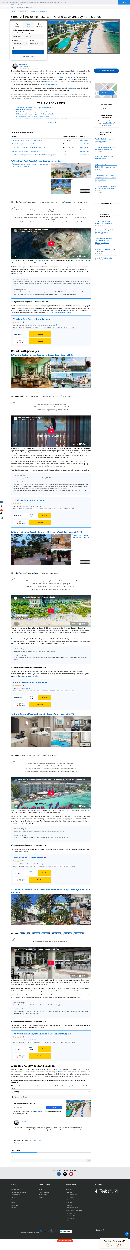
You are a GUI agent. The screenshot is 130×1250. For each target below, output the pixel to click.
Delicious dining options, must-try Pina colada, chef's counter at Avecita (51, 581)
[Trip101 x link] (105, 108)
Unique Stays (43, 1194)
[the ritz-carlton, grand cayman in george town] (61, 365)
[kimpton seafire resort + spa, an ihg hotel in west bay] (61, 542)
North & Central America (18, 1192)
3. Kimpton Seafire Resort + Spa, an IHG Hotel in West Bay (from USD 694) (46, 531)
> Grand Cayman (43, 11)
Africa (13, 1202)
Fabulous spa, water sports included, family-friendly (51, 589)
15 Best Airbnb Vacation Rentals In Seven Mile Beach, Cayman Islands (106, 167)
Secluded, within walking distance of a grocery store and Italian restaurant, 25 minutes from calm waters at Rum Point (52, 218)
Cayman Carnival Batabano (68, 77)
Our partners (71, 1197)
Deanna (24, 1121)
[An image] (81, 186)
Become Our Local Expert (74, 1210)
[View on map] (56, 325)
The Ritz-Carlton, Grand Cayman (28, 500)
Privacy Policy (39, 1112)
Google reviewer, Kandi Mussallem (60, 313)
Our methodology (72, 1194)
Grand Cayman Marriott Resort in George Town (26, 151)
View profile (78, 1130)
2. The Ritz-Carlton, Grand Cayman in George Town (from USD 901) (43, 355)
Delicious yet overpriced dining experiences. (51, 410)
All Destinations (16, 1189)
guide (72, 88)
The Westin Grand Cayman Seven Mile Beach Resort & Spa (41, 1033)
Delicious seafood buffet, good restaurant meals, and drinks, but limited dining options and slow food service (52, 211)
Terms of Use (71, 1213)
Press (68, 1221)
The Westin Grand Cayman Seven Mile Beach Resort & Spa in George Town (34, 155)
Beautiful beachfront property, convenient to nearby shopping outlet (51, 587)
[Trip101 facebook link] (103, 108)
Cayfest (47, 82)
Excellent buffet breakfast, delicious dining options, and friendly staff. (51, 763)
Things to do (42, 1197)
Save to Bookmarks (107, 71)
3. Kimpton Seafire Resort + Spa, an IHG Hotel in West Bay (35, 114)
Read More (50, 122)
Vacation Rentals (44, 1192)
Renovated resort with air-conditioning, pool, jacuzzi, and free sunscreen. (51, 772)
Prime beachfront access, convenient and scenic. (51, 941)
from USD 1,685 (84, 155)
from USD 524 (84, 140)
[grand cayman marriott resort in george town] (61, 724)
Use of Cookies (71, 1218)
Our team (70, 1192)
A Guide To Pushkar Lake (103, 258)
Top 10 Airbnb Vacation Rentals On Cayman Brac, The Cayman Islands (105, 188)
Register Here (18, 1143)
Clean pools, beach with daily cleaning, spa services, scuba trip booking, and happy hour (51, 222)
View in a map (106, 93)
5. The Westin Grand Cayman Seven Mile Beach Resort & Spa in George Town (41, 118)
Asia (12, 1200)
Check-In (15, 40)
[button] (127, 1234)
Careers (69, 1205)
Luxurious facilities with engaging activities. (51, 404)
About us (70, 1189)
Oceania (13, 1208)
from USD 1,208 (84, 147)
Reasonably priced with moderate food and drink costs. (51, 766)
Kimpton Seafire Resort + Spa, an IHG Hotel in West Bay (28, 147)
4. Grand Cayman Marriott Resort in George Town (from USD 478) (42, 714)
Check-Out (32, 40)
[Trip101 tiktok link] (116, 1191)
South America (15, 1194)
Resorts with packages (24, 110)
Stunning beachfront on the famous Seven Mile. (51, 407)
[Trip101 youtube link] (110, 1191)
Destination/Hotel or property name (23, 33)
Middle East (14, 1205)
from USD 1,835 (84, 144)
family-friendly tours (50, 84)
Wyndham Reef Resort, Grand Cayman (31, 319)
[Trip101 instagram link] (107, 108)
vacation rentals (60, 1072)
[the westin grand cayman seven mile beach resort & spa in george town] (31, 910)
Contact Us (70, 1202)
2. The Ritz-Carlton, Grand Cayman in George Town (33, 112)
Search (28, 52)
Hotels (14, 11)
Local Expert (37, 1140)
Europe (13, 1197)
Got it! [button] (124, 2)
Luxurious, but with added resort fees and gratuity (51, 584)
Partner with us (71, 1200)
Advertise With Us (72, 1208)
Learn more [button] (63, 2)
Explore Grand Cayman (65, 1240)
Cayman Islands (35, 11)
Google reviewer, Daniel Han (29, 676)
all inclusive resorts (23, 11)
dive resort (40, 260)
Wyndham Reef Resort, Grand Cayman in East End (27, 140)
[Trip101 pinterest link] (109, 108)
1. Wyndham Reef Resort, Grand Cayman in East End (33, 108)
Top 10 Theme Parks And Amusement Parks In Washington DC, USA (103, 241)
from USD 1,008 (84, 151)
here (71, 1080)
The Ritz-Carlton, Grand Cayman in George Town (26, 144)
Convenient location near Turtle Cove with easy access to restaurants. (51, 769)
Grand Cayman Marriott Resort (28, 857)
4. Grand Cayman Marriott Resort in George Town (32, 116)
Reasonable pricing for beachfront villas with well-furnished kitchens (51, 214)
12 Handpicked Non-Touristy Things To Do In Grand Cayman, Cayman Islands (105, 178)
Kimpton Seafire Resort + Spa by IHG (30, 682)
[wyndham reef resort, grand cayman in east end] (61, 171)
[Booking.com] (32, 56)
